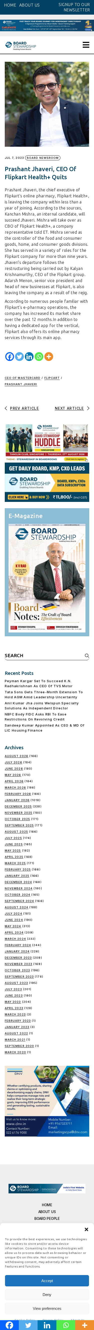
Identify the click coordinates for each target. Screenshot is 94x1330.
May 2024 (13, 926)
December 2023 (18, 957)
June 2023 (14, 995)
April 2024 (14, 932)
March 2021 (15, 1039)
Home (47, 1205)
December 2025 (18, 806)
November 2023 (18, 964)
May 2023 (13, 1002)
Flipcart (52, 378)
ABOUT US (29, 5)
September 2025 (19, 825)
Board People (47, 1218)
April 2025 (14, 857)
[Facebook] (9, 356)
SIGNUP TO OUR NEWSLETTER (74, 7)
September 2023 (19, 976)
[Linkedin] (29, 356)
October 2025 (17, 819)
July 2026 (13, 762)
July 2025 (13, 838)
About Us (47, 1212)
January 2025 (17, 876)
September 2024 (19, 901)
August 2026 (16, 756)
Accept (47, 1281)
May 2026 (13, 775)
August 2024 (16, 907)
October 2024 (17, 894)
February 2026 (18, 794)
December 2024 (18, 882)
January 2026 (17, 800)
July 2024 (13, 913)
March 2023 (15, 1014)
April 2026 (14, 781)
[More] (48, 356)
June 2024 (14, 920)
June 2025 (14, 844)
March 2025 (15, 863)
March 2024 (15, 939)
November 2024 (19, 888)
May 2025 (13, 850)
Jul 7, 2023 (14, 158)
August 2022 (16, 1033)
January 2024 (17, 951)
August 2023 (16, 983)
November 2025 (18, 812)
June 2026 (14, 768)
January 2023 (17, 1027)
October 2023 (17, 970)
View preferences (47, 1308)
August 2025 (16, 831)
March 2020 (15, 1052)
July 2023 (13, 989)
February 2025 (18, 869)
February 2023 (18, 1020)
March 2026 (15, 787)
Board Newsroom (43, 158)
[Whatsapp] (39, 356)
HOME (10, 5)
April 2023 (14, 1008)
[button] (86, 1229)
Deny (47, 1294)
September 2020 (19, 1046)
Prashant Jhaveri (21, 384)
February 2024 (18, 945)
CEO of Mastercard (23, 378)
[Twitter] (19, 356)
